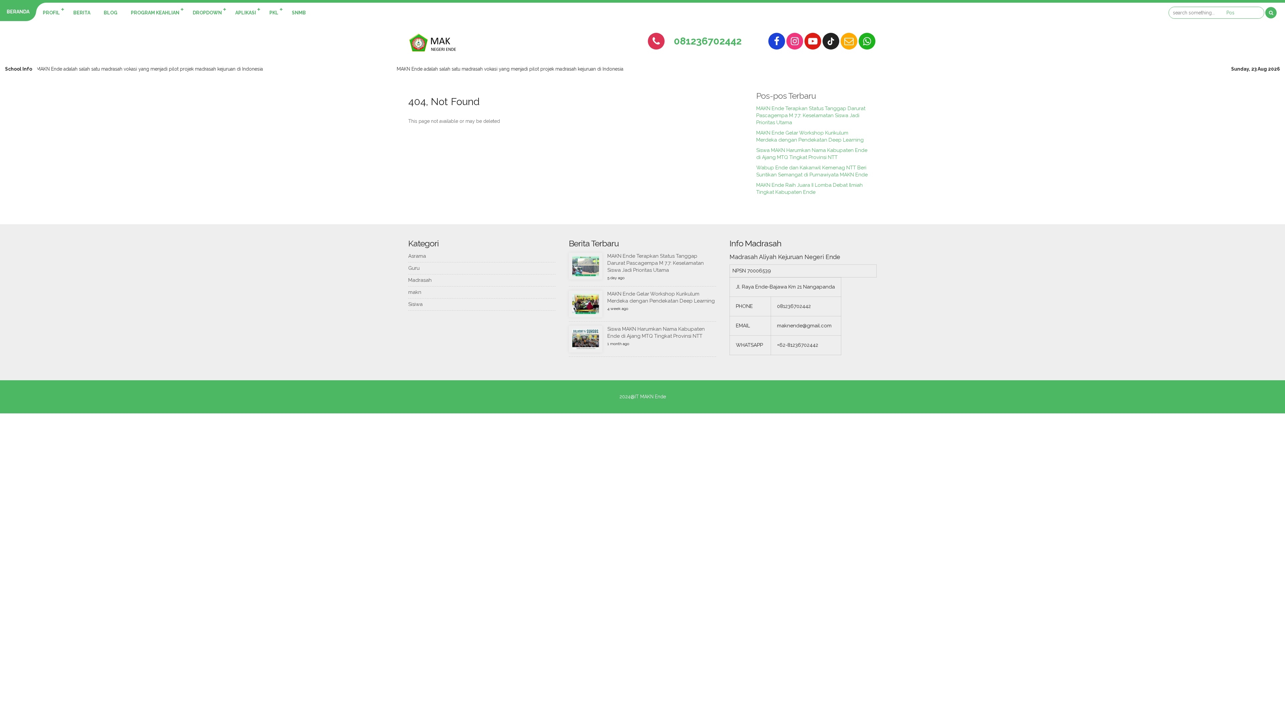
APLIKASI (245, 12)
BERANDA (18, 11)
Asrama (417, 256)
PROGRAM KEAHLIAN (155, 12)
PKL (273, 12)
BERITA (81, 12)
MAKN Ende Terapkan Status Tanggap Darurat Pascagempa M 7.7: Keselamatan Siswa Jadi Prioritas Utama (810, 115)
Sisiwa (415, 304)
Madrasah (420, 280)
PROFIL (51, 12)
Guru (414, 268)
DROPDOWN (207, 12)
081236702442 (708, 41)
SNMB (299, 12)
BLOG (110, 12)
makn (414, 292)
